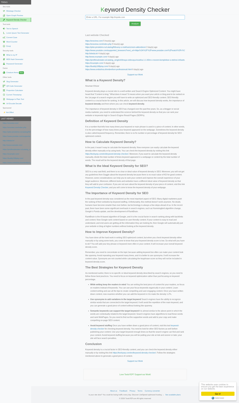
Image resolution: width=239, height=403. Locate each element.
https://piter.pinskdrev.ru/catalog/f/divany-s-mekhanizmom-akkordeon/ (16, 132)
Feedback (123, 391)
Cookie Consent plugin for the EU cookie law (218, 398)
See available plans (173, 395)
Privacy (132, 391)
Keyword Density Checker (96, 187)
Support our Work (135, 75)
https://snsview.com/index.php (14, 127)
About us (113, 391)
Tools (4, 2)
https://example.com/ (11, 154)
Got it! (218, 393)
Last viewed (7, 119)
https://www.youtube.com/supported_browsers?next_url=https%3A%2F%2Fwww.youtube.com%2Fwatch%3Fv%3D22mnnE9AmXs (16, 136)
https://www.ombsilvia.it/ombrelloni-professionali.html (16, 163)
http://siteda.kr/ (8, 141)
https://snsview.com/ (11, 123)
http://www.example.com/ (12, 145)
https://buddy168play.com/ (13, 158)
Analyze (135, 24)
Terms (140, 391)
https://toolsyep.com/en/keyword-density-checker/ (106, 154)
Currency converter (152, 391)
